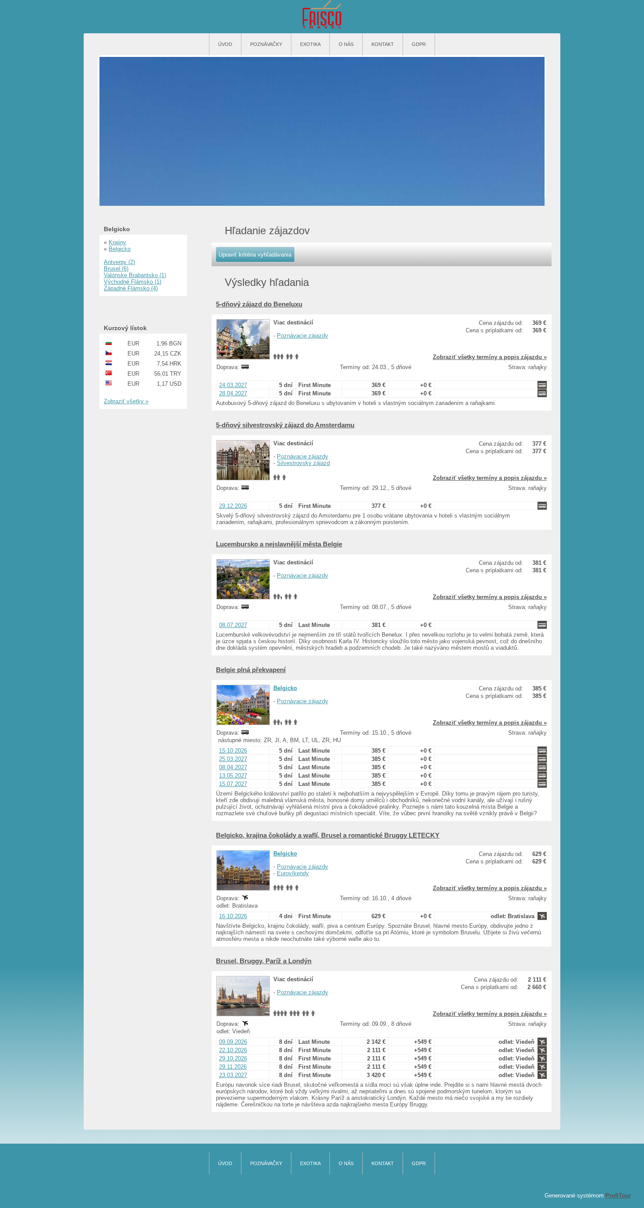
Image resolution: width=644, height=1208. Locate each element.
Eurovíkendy (293, 873)
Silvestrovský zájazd (303, 463)
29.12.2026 (233, 506)
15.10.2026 (233, 750)
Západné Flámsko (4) (131, 288)
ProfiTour (618, 1195)
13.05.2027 (233, 775)
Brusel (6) (116, 268)
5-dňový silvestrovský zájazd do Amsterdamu (285, 425)
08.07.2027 (233, 625)
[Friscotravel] (322, 15)
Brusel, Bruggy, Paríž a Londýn (263, 961)
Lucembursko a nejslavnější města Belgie (279, 544)
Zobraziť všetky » (126, 401)
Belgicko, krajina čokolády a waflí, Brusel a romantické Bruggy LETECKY (327, 835)
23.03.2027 (233, 1075)
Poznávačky (266, 44)
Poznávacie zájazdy (302, 335)
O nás (346, 44)
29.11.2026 (233, 1067)
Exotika (310, 44)
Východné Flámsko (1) (132, 281)
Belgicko (285, 688)
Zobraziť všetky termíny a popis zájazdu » (490, 357)
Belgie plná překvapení (251, 669)
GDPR (419, 44)
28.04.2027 (233, 393)
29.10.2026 (233, 1058)
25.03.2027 (233, 759)
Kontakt (383, 44)
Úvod (225, 44)
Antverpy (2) (119, 262)
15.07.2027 (233, 784)
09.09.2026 (233, 1042)
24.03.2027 (233, 385)
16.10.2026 (233, 916)
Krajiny (117, 242)
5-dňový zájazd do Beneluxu (259, 304)
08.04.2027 (233, 767)
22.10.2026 (233, 1050)
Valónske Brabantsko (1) (135, 275)
